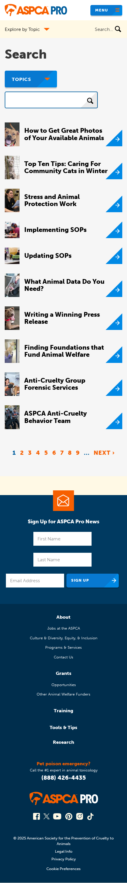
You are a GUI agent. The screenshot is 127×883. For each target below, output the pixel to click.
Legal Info (63, 851)
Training (63, 710)
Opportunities (63, 685)
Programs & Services (63, 647)
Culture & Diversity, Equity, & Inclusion (63, 638)
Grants (63, 673)
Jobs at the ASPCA (63, 628)
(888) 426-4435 (63, 777)
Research (63, 742)
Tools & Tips (63, 727)
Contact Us (63, 657)
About (63, 617)
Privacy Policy (63, 859)
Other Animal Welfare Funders (63, 694)
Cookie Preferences (63, 869)
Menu (101, 10)
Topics (21, 79)
